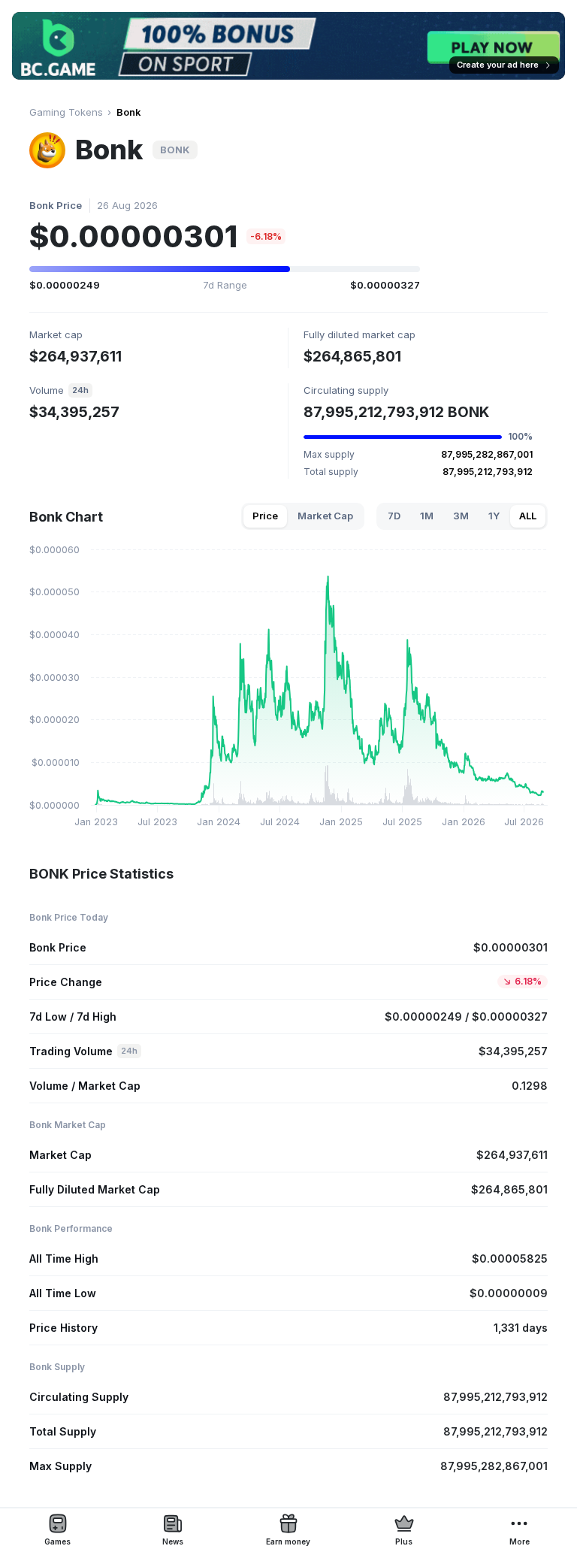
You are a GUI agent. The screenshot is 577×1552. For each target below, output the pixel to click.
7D (394, 516)
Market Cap (325, 516)
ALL (527, 516)
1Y (494, 516)
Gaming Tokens (66, 112)
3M (461, 516)
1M (427, 516)
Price (265, 516)
